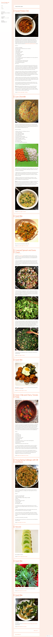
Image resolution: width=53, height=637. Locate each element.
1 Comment (23, 355)
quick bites (20, 245)
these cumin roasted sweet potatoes (30, 43)
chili (17, 92)
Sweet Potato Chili (22, 11)
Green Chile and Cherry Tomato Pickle (26, 396)
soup (19, 211)
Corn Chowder (20, 97)
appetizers (18, 455)
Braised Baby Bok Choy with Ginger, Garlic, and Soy (30, 623)
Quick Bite (18, 216)
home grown (19, 556)
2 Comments (25, 92)
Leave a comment (26, 245)
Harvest (18, 527)
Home (2, 5)
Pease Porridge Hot (5, 2)
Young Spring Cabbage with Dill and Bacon (26, 461)
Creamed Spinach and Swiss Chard (25, 251)
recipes (21, 92)
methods (18, 355)
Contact (2, 8)
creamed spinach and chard (23, 387)
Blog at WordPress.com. (18, 634)
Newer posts (36, 630)
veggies (23, 92)
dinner (19, 92)
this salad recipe (17, 388)
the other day (21, 255)
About (2, 7)
